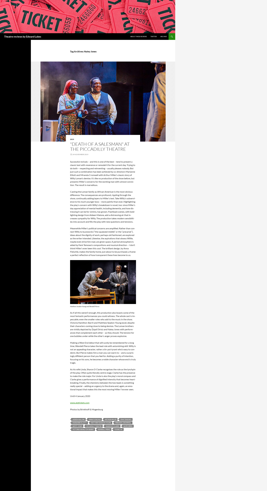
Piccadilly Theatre (94, 426)
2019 (72, 139)
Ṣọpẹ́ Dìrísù (128, 426)
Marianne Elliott (79, 423)
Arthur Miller (111, 419)
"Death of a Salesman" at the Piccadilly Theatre (100, 146)
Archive (163, 36)
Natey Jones (77, 426)
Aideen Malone (78, 419)
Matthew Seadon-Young (101, 423)
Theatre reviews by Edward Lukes (22, 36)
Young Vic (118, 429)
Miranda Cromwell (123, 423)
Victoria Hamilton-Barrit (83, 429)
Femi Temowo (126, 419)
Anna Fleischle (95, 419)
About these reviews (138, 36)
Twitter (153, 36)
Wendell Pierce (104, 429)
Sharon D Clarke (112, 426)
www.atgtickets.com (79, 402)
